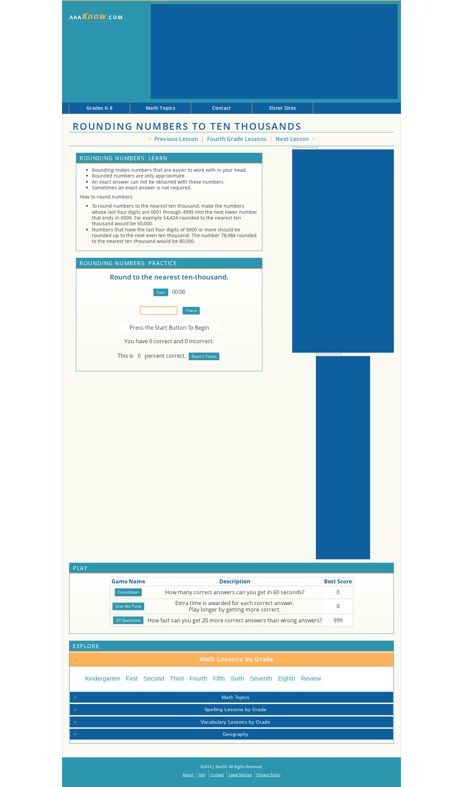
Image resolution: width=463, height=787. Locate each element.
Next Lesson (293, 139)
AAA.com (96, 16)
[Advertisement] (274, 51)
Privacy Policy (269, 774)
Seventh (261, 678)
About (188, 774)
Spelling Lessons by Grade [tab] (235, 709)
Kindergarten (102, 678)
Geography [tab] (235, 734)
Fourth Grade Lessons (237, 139)
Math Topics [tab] (235, 697)
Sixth (237, 678)
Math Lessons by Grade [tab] (237, 659)
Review (311, 678)
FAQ (202, 774)
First (132, 678)
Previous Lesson (175, 139)
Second (153, 678)
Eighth (286, 678)
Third (177, 678)
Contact (217, 774)
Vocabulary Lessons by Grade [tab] (235, 722)
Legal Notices (240, 774)
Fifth (219, 678)
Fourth (198, 678)
